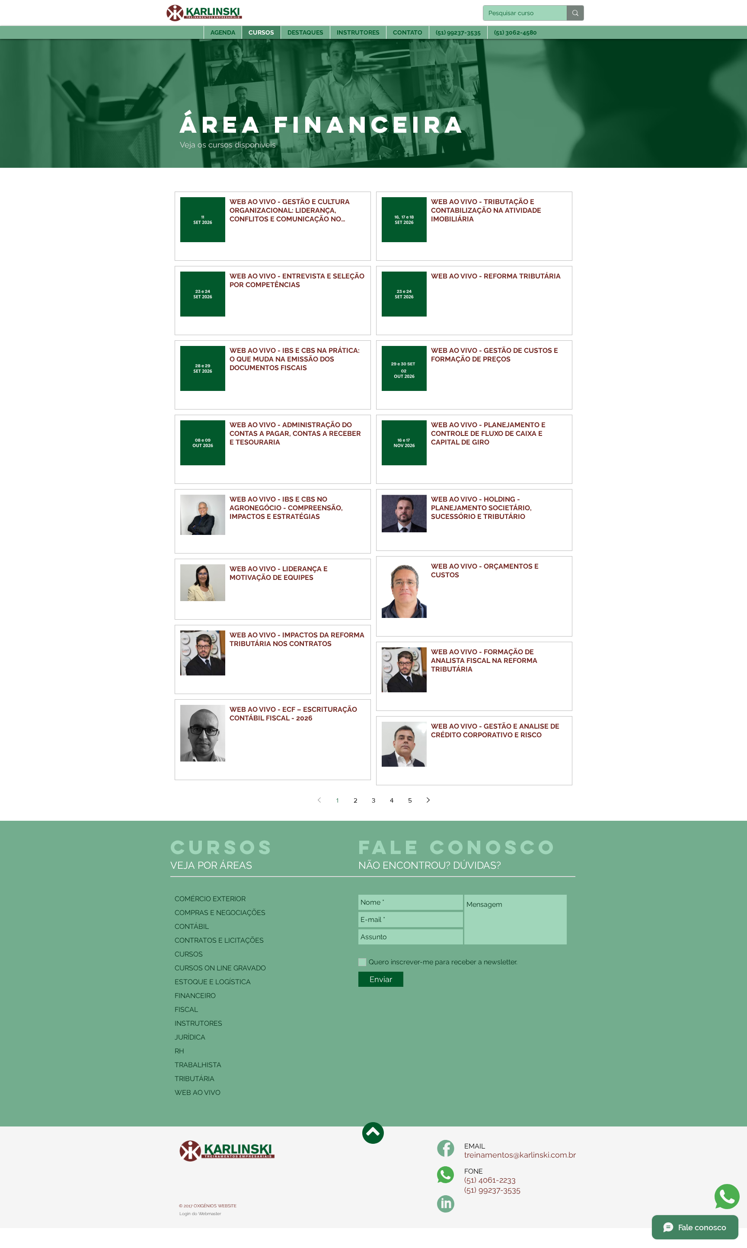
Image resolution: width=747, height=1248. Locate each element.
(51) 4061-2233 (490, 1179)
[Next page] (428, 800)
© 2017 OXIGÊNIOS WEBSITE (207, 1205)
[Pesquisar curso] (575, 13)
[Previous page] (319, 800)
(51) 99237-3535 (492, 1189)
